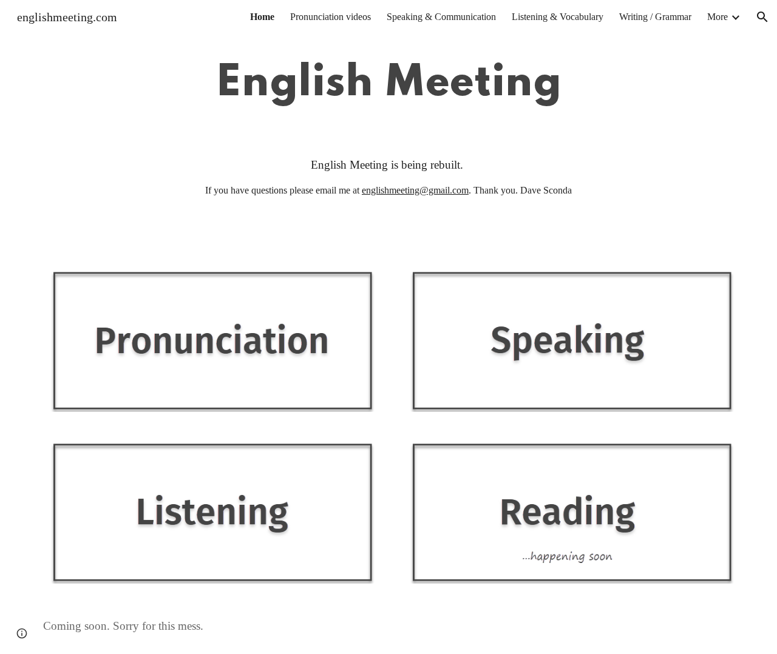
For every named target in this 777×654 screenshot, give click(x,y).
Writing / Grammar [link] (655, 17)
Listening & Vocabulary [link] (557, 17)
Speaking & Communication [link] (441, 17)
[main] (388, 84)
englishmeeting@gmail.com (415, 190)
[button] (762, 17)
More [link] (717, 17)
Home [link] (262, 17)
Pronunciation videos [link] (330, 17)
